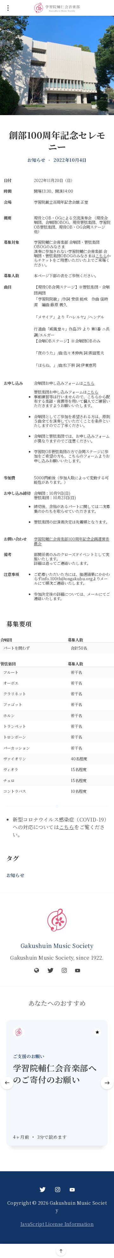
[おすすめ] (97, 1032)
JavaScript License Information (57, 1224)
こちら (101, 256)
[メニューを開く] (8, 8)
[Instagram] (64, 970)
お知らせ (36, 159)
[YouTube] (77, 970)
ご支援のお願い (28, 1056)
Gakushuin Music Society (57, 945)
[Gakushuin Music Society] (57, 920)
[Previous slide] (7, 1083)
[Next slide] (107, 1083)
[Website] (36, 970)
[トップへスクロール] (61, 1251)
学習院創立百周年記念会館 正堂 (61, 202)
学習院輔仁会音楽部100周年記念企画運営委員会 (71, 541)
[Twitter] (51, 970)
